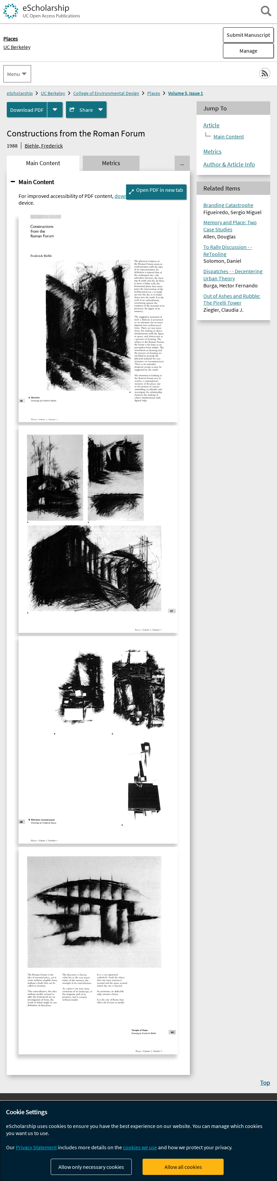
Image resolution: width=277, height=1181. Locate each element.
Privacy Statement (36, 1147)
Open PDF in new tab (159, 189)
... (182, 163)
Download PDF (27, 109)
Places (153, 93)
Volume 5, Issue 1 (185, 93)
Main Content (36, 182)
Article (211, 125)
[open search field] (266, 11)
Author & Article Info (229, 164)
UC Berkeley (16, 47)
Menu (13, 74)
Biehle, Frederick (44, 145)
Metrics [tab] (111, 163)
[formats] (54, 109)
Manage (240, 50)
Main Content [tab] (43, 163)
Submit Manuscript (248, 34)
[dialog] (138, 1141)
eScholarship (20, 93)
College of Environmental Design (106, 93)
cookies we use (140, 1147)
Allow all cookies (183, 1166)
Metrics (212, 151)
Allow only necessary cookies (91, 1166)
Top (265, 1082)
